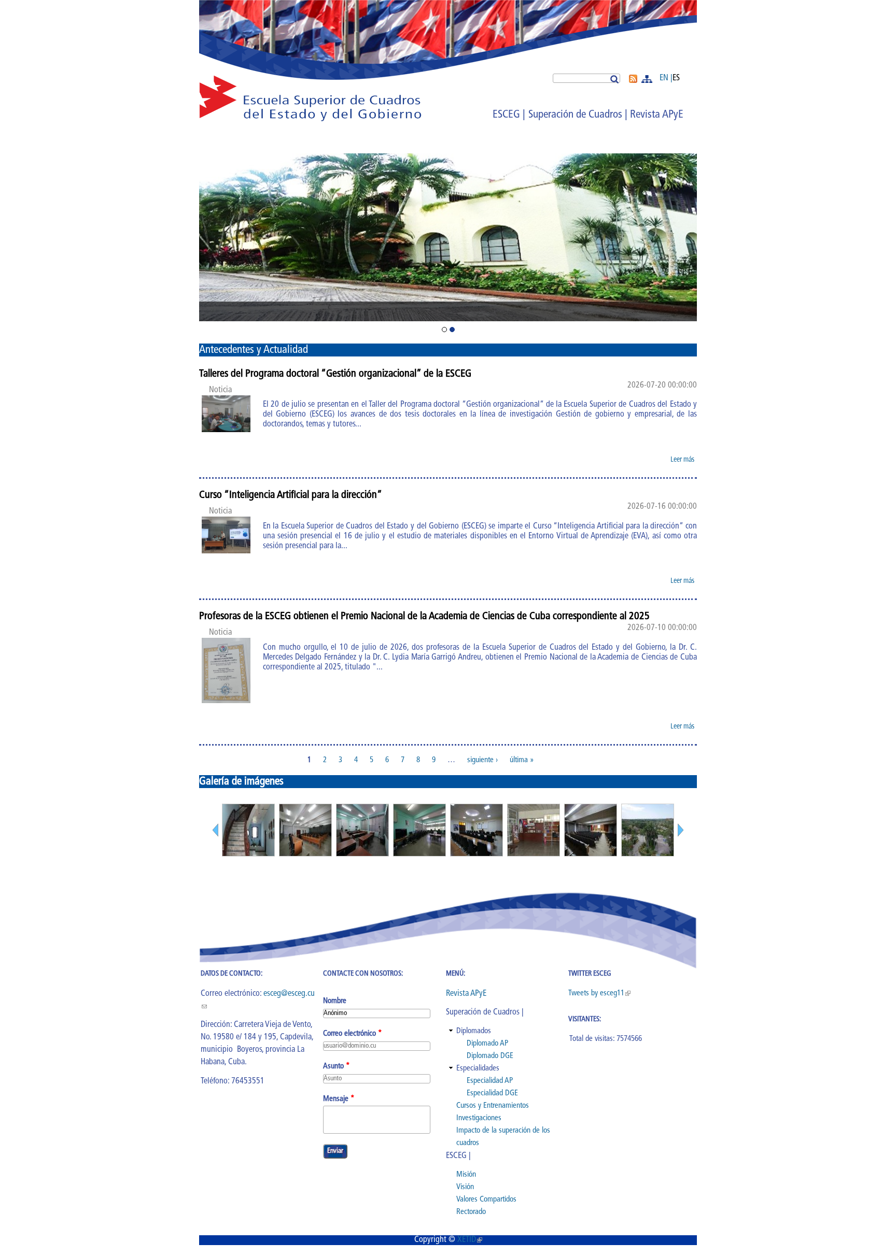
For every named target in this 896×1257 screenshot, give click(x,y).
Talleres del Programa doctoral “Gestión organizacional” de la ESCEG (335, 374)
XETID (469, 1240)
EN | (666, 78)
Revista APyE (656, 114)
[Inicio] (310, 120)
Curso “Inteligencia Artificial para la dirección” (290, 495)
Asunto (336, 1066)
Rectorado (471, 1212)
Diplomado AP (487, 1044)
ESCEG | (509, 114)
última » (522, 760)
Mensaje (339, 1099)
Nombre (334, 1001)
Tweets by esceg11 (599, 993)
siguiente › (482, 760)
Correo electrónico (352, 1034)
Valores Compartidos (486, 1200)
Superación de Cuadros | (577, 114)
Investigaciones (478, 1118)
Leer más (683, 461)
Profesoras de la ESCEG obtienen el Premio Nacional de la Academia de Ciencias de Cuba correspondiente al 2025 (424, 616)
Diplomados (473, 1031)
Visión (465, 1187)
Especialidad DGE (492, 1093)
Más (647, 79)
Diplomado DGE (490, 1056)
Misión (466, 1175)
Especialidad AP (490, 1081)
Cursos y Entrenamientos (492, 1106)
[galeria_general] (248, 854)
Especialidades (477, 1069)
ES (676, 78)
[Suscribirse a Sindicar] (633, 81)
